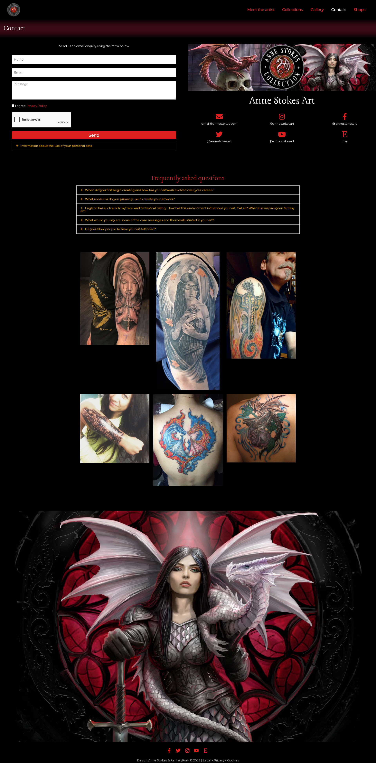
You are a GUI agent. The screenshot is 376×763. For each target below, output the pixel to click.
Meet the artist (261, 10)
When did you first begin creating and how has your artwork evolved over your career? (149, 190)
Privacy (219, 760)
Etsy (345, 141)
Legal (207, 760)
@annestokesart (282, 123)
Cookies (233, 760)
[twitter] (180, 750)
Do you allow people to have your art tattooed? (120, 229)
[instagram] (189, 750)
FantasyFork (180, 760)
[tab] (94, 145)
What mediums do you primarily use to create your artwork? (130, 199)
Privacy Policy (36, 106)
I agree (31, 106)
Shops (359, 10)
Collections (292, 10)
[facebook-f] (171, 750)
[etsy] (206, 750)
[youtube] (198, 750)
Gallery (317, 10)
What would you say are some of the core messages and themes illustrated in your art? (149, 220)
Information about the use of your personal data (56, 146)
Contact (338, 10)
